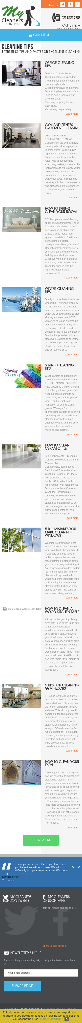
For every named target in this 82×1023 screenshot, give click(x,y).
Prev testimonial (73, 866)
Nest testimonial (79, 866)
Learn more (71, 113)
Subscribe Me (23, 986)
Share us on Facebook (55, 945)
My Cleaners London (21, 16)
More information (51, 1018)
